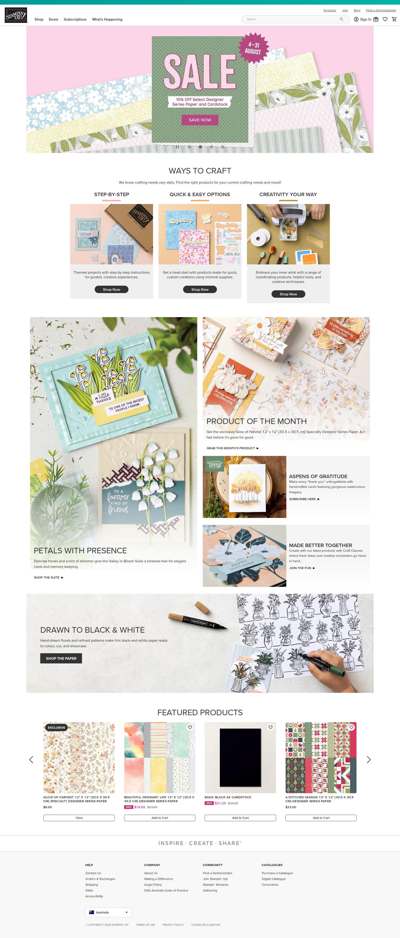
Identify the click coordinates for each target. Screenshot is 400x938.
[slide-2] (211, 146)
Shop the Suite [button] (46, 577)
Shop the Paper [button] (61, 658)
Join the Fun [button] (300, 568)
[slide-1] (200, 146)
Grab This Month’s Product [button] (231, 448)
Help (89, 865)
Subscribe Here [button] (302, 499)
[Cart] (394, 19)
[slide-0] (189, 146)
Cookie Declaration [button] (205, 924)
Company (152, 865)
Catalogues (272, 865)
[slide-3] (222, 146)
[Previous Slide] (31, 766)
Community (213, 865)
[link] (385, 19)
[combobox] (295, 19)
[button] (376, 19)
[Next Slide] (368, 766)
